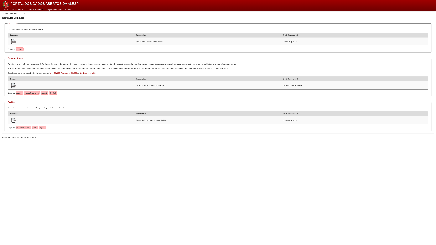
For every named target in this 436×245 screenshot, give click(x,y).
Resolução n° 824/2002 (88, 73)
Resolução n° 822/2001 (69, 73)
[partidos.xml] (13, 120)
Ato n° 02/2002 (54, 73)
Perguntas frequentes (54, 9)
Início (4, 13)
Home (6, 9)
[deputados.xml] (13, 41)
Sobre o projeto (17, 9)
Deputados (12, 23)
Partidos (11, 102)
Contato (68, 9)
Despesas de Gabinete (17, 58)
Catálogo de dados (35, 9)
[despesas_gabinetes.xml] (13, 85)
